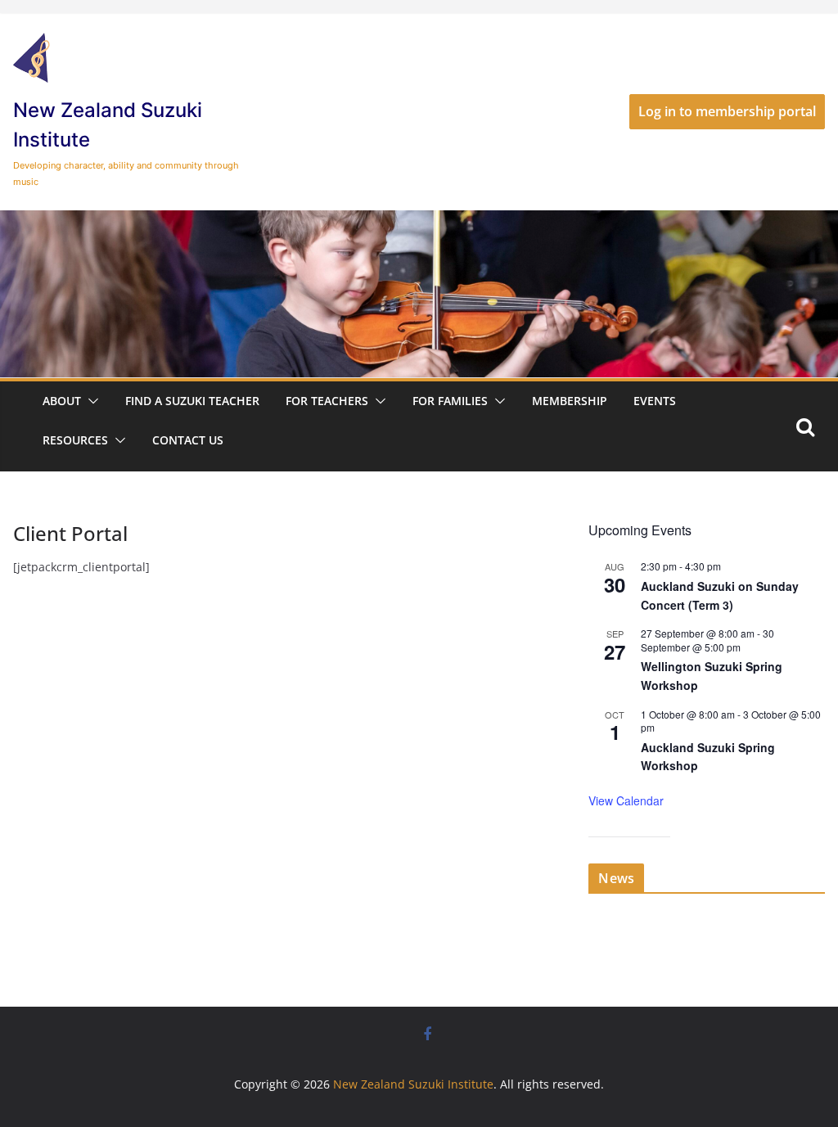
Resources (75, 440)
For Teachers (327, 400)
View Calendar (626, 800)
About (62, 400)
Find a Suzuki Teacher (192, 400)
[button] (90, 401)
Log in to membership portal (727, 111)
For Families (450, 400)
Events (654, 400)
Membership (569, 400)
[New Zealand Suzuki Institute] (419, 222)
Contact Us (187, 440)
